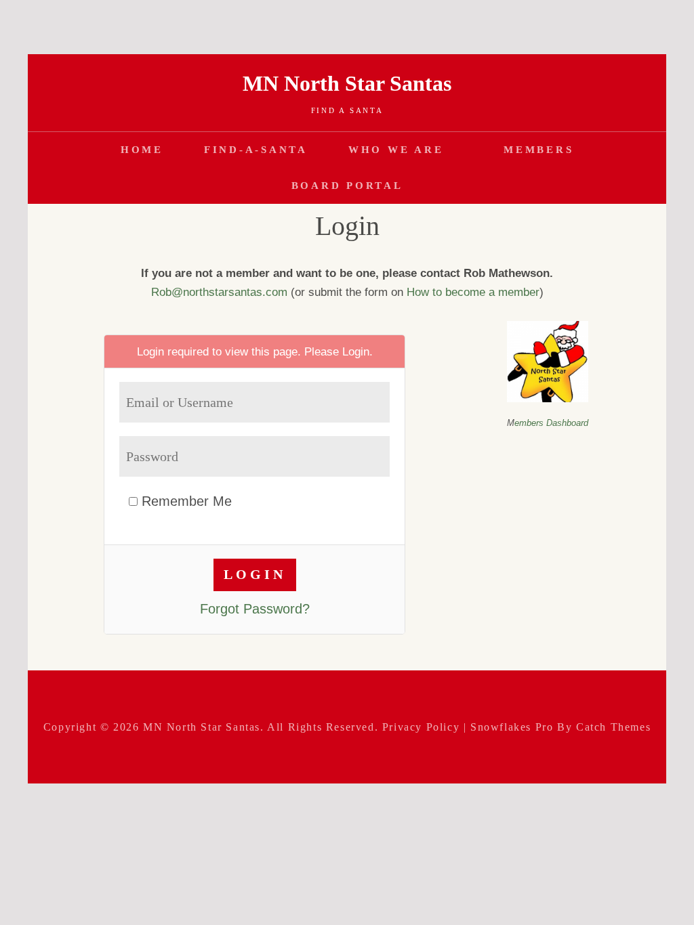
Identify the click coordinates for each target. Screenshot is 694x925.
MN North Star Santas (347, 83)
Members (538, 149)
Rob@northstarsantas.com (219, 292)
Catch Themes (613, 727)
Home (142, 149)
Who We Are (396, 149)
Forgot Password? (255, 608)
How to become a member (473, 292)
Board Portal (347, 185)
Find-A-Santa (256, 149)
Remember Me (185, 501)
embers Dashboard (551, 423)
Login (355, 351)
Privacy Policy (421, 727)
